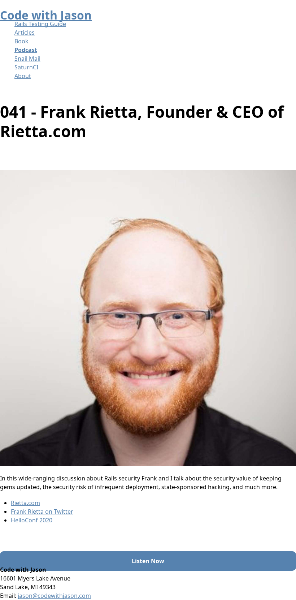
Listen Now (148, 561)
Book (21, 41)
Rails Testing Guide (40, 24)
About (22, 76)
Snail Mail (27, 58)
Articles (24, 32)
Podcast (25, 50)
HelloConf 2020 (31, 520)
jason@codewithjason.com (54, 596)
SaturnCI (26, 67)
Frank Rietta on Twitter (42, 511)
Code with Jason (46, 15)
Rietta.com (25, 503)
